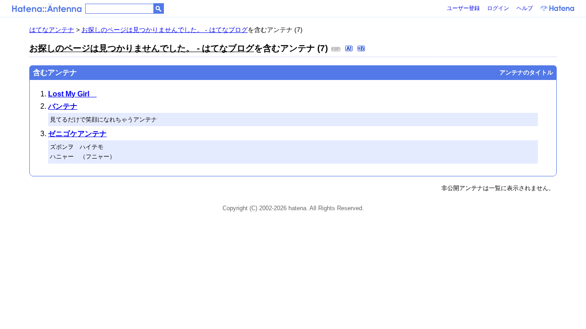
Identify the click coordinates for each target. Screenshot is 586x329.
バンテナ (62, 106)
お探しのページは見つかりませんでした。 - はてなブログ (164, 29)
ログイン (498, 8)
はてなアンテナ (51, 29)
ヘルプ (524, 8)
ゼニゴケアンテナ (77, 134)
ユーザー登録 (463, 8)
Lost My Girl (72, 94)
